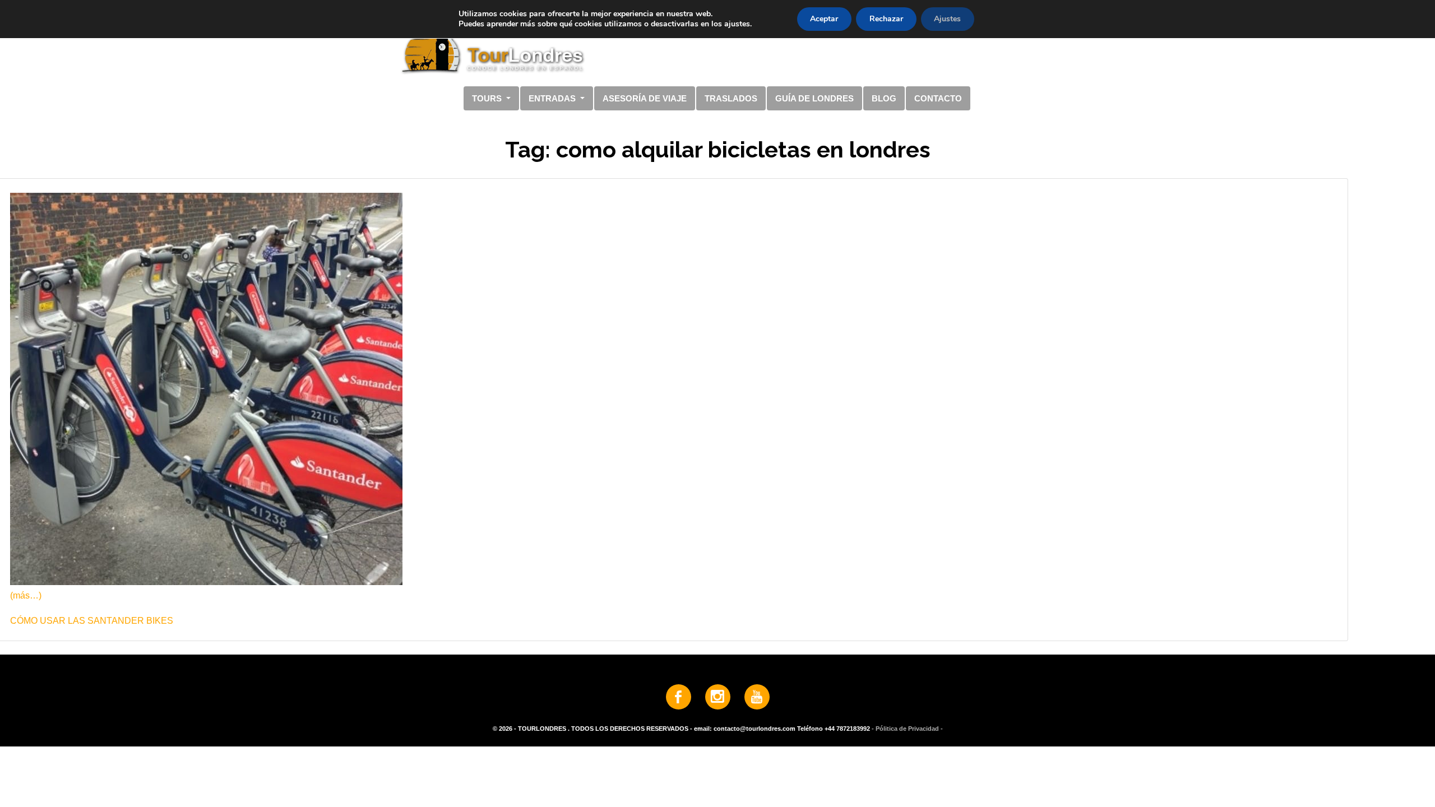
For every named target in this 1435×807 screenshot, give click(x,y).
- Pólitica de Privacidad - (907, 728)
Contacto (938, 98)
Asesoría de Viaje (645, 98)
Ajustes (947, 18)
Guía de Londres (814, 98)
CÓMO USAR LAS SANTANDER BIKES (91, 620)
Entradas (553, 98)
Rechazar (886, 18)
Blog (884, 98)
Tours (488, 98)
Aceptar (824, 18)
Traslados (731, 98)
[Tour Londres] (713, 44)
